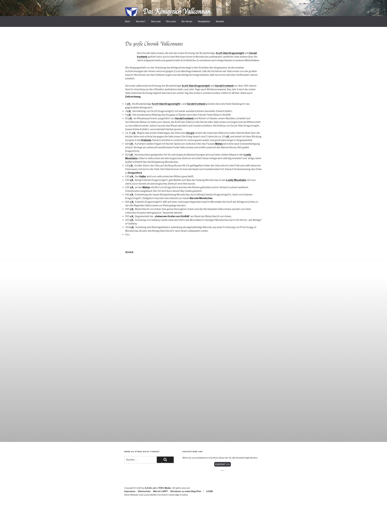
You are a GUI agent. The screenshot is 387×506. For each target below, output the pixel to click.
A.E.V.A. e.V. (150, 488)
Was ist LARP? (160, 491)
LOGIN (209, 491)
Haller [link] (142, 176)
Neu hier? (140, 21)
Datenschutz (144, 491)
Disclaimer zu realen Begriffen (185, 491)
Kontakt (220, 21)
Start (127, 21)
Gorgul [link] (190, 132)
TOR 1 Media (164, 488)
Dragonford (135, 172)
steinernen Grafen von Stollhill (172, 216)
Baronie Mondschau (201, 198)
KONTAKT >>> (222, 464)
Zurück (129, 252)
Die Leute (171, 21)
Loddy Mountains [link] (236, 180)
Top (379, 498)
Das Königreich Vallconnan (177, 11)
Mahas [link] (219, 143)
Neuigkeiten (204, 21)
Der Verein (187, 21)
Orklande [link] (146, 140)
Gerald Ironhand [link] (224, 85)
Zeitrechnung (133, 96)
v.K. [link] (129, 103)
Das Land (155, 21)
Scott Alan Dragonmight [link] (230, 53)
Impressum (129, 491)
